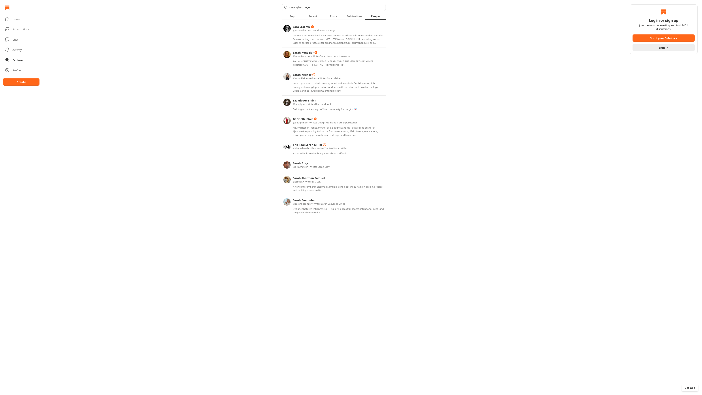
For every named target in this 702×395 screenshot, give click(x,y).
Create (21, 82)
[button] (21, 19)
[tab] (292, 16)
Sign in (663, 47)
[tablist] (334, 16)
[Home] (7, 7)
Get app (689, 388)
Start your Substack (663, 38)
